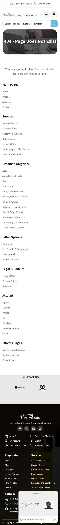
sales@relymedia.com (23, 3)
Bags (4, 181)
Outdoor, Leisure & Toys (14, 206)
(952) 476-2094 (16, 499)
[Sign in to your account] (54, 14)
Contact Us (7, 107)
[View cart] (46, 14)
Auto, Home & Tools (12, 175)
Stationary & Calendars (13, 217)
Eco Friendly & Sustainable (15, 249)
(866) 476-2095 (16, 504)
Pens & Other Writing (12, 212)
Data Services (9, 138)
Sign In (5, 302)
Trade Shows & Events (13, 227)
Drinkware (7, 186)
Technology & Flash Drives (15, 222)
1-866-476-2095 (44, 3)
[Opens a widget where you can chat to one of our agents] (38, 507)
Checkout (7, 323)
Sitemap (6, 286)
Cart (4, 317)
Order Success (9, 360)
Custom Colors (9, 128)
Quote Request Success (13, 349)
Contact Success (10, 354)
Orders (5, 333)
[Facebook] (20, 428)
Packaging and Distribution (16, 149)
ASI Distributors (10, 123)
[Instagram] (26, 428)
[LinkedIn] (33, 428)
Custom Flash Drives (12, 133)
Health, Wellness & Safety (15, 196)
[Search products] (54, 23)
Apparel (6, 170)
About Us (6, 101)
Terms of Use (8, 275)
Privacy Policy (9, 280)
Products (6, 96)
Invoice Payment (10, 328)
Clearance (7, 243)
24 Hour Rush (9, 254)
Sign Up (6, 307)
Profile (5, 312)
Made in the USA (10, 259)
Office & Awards (10, 201)
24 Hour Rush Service (12, 154)
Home (5, 91)
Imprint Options (10, 143)
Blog (7, 465)
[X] (40, 428)
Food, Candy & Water (12, 191)
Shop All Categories (25, 15)
